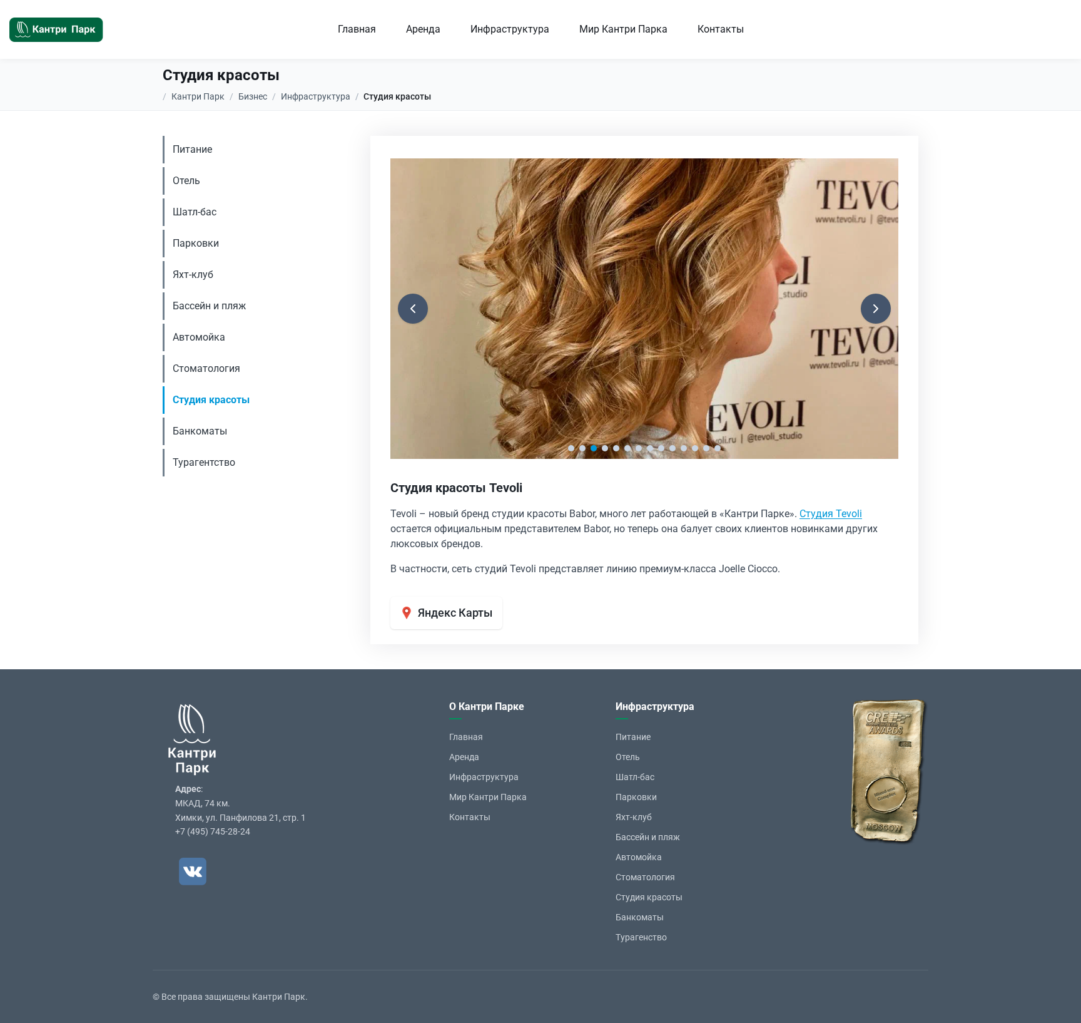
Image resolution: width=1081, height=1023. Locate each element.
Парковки (196, 243)
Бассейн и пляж (209, 306)
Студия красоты (211, 400)
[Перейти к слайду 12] (695, 448)
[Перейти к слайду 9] (661, 448)
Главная (357, 29)
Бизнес (252, 96)
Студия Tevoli (830, 514)
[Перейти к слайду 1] (571, 448)
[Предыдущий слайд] (413, 309)
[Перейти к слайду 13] (706, 448)
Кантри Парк (198, 96)
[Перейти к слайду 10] (672, 448)
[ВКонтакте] (192, 871)
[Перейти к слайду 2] (582, 448)
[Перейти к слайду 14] (717, 448)
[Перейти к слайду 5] (616, 448)
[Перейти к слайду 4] (605, 448)
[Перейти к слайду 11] (684, 448)
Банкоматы (200, 431)
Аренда (423, 29)
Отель (186, 181)
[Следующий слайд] (876, 309)
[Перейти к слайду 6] (627, 448)
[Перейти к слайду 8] (650, 448)
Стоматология (206, 368)
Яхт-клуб (193, 274)
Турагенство (641, 937)
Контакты (721, 29)
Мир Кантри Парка (623, 29)
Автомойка (199, 337)
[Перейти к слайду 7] (639, 448)
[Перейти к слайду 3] (594, 448)
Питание (192, 149)
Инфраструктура (509, 29)
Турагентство (204, 462)
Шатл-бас (194, 212)
